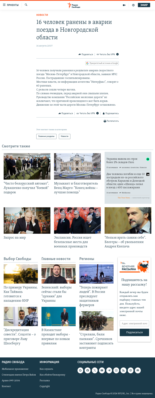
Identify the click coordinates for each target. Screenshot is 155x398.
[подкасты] (133, 5)
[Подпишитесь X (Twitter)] (95, 370)
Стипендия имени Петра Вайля (19, 375)
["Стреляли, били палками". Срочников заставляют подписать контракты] (96, 321)
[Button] (85, 55)
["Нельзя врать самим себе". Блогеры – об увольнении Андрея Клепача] (128, 220)
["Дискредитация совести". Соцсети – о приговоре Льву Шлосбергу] (21, 316)
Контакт (6, 386)
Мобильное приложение (15, 369)
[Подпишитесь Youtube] (102, 370)
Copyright (45, 386)
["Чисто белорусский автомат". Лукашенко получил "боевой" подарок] (27, 166)
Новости (42, 15)
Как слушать (46, 369)
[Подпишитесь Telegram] (109, 370)
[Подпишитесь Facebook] (87, 370)
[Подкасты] (131, 370)
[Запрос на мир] (27, 220)
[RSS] (123, 370)
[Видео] (124, 5)
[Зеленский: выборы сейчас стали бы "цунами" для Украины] (58, 274)
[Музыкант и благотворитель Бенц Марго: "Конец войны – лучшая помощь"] (77, 166)
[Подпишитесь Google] (80, 370)
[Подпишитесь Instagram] (116, 370)
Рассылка (45, 380)
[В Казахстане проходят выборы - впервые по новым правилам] (58, 316)
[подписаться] (138, 370)
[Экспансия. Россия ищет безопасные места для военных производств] (77, 220)
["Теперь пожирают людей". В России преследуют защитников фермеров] (96, 274)
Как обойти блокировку (52, 375)
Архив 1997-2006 (11, 380)
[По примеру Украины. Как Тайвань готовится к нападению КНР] (21, 274)
